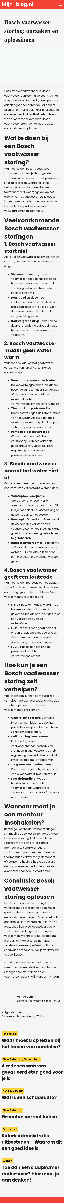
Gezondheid (32, 1059)
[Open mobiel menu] (60, 4)
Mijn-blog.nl (17, 4)
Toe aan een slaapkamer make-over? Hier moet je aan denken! (30, 1173)
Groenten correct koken (29, 1117)
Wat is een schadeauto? (29, 1097)
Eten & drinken (12, 1059)
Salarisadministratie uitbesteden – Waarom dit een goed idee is (32, 1142)
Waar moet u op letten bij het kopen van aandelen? (31, 1043)
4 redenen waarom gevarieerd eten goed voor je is (32, 1072)
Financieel (10, 1034)
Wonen (7, 1161)
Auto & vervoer (13, 1091)
